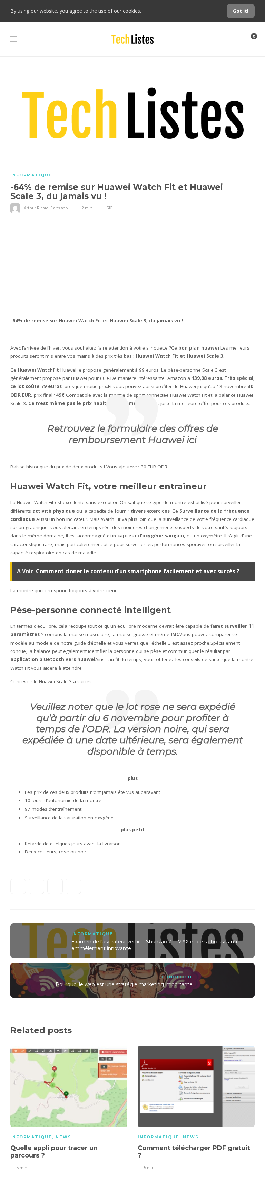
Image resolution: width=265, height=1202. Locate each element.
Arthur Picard (36, 207)
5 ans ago (59, 207)
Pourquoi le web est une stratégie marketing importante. (125, 984)
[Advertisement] (132, 264)
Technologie (174, 976)
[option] (68, 1107)
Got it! (240, 11)
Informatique (31, 175)
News (63, 1136)
